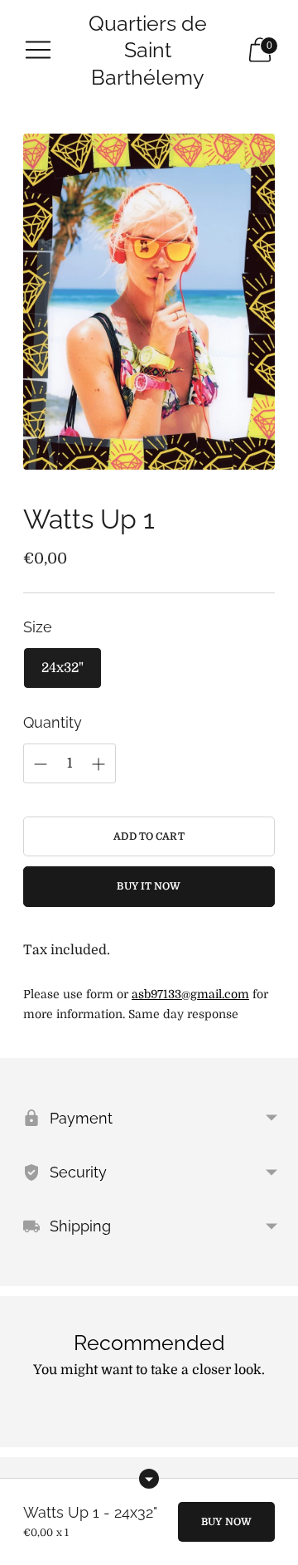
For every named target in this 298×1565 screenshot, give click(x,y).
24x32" (62, 668)
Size (37, 627)
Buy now (226, 1522)
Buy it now (148, 886)
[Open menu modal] (38, 50)
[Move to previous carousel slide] (23, 1434)
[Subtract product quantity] (98, 764)
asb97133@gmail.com (190, 994)
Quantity (52, 722)
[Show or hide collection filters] (149, 1479)
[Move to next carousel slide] (275, 1434)
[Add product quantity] (40, 764)
